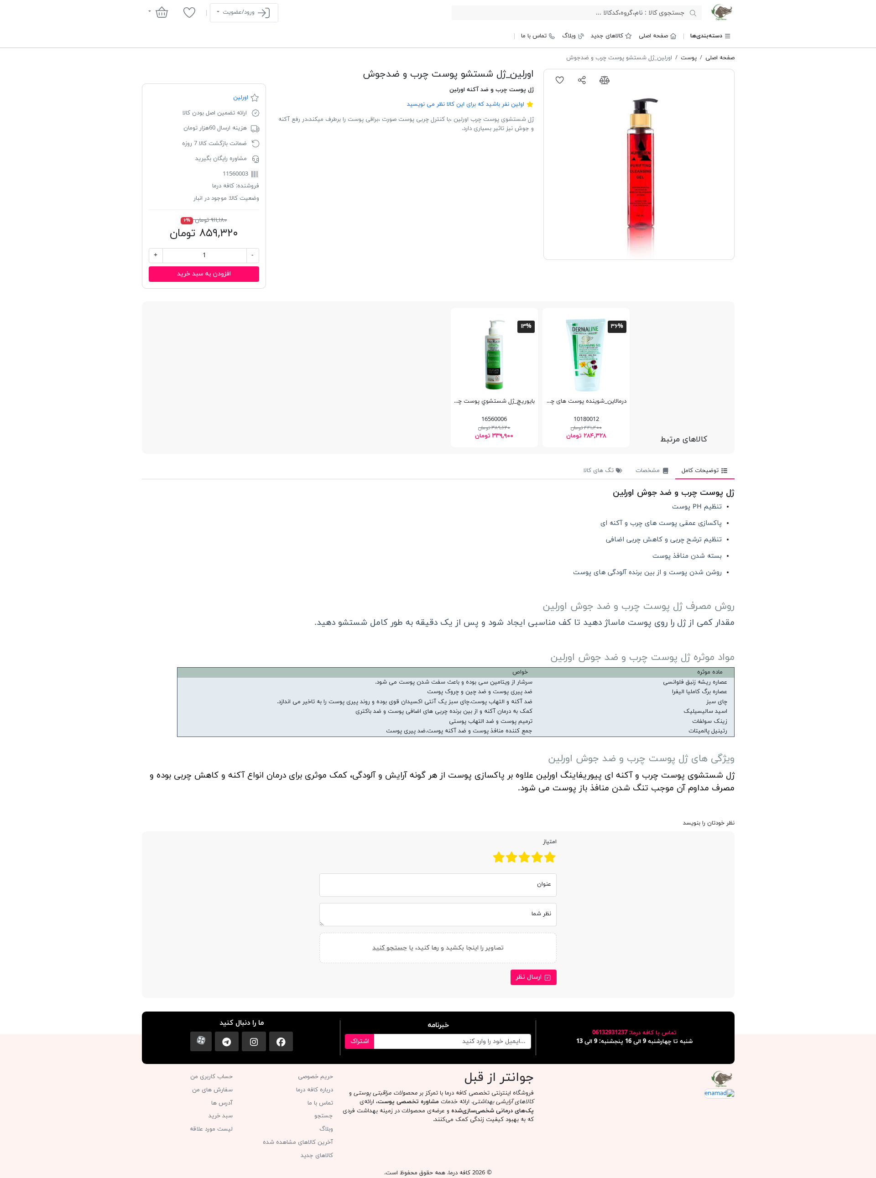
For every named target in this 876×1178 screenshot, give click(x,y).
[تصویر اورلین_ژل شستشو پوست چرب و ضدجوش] (639, 164)
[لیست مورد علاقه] (189, 12)
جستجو (323, 1116)
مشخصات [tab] (649, 471)
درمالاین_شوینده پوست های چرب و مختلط (573, 401)
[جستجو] (692, 13)
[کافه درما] (722, 12)
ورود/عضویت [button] (238, 12)
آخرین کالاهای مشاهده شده (298, 1142)
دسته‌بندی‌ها (706, 36)
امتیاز (550, 842)
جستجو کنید (389, 948)
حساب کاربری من (211, 1077)
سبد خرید (221, 1116)
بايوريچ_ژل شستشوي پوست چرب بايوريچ (483, 401)
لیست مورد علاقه (211, 1129)
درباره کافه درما (314, 1090)
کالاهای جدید (607, 36)
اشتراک (359, 1041)
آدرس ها (222, 1103)
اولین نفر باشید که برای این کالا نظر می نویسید (465, 104)
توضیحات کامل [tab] (701, 471)
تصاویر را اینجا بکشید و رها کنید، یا (438, 948)
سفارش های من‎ (212, 1090)
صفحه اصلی (653, 36)
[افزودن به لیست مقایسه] (604, 80)
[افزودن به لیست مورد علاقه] (560, 80)
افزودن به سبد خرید (204, 274)
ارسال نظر (529, 977)
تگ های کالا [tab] (599, 471)
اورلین (240, 97)
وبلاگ (569, 36)
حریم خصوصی (315, 1077)
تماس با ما (534, 36)
